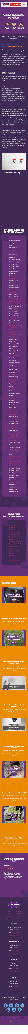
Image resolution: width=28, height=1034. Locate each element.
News (9, 913)
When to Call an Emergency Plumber (14, 618)
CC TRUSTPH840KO (15, 37)
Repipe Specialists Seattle (15, 544)
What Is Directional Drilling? (14, 838)
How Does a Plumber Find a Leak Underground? (14, 662)
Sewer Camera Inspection (15, 412)
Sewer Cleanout (13, 414)
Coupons (19, 913)
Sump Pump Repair (14, 435)
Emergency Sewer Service (15, 301)
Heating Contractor (13, 355)
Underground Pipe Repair (15, 461)
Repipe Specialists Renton (15, 541)
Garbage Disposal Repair (15, 334)
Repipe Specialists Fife (14, 534)
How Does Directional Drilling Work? (14, 793)
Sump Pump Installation (15, 433)
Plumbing (11, 388)
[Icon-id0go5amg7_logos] (6, 1005)
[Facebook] (17, 1005)
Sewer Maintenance (13, 419)
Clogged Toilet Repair (14, 278)
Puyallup (7, 50)
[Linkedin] (8, 1009)
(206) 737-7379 (15, 932)
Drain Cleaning (12, 292)
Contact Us (18, 911)
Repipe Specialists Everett (15, 532)
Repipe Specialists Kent (15, 560)
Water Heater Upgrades (14, 482)
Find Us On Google (14, 935)
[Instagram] (14, 1009)
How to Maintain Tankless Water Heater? (14, 747)
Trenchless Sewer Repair (15, 449)
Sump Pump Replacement (15, 438)
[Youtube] (11, 1005)
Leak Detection (12, 379)
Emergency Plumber (14, 299)
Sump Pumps (12, 440)
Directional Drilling (13, 290)
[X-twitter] (22, 1005)
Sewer (10, 409)
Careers (19, 919)
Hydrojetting (12, 374)
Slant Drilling (12, 428)
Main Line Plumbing (14, 381)
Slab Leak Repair (13, 426)
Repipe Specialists (13, 398)
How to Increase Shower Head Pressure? (14, 705)
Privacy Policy (9, 919)
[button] (23, 4)
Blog (9, 911)
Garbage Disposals (13, 337)
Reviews (19, 916)
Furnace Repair (12, 318)
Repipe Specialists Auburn (15, 525)
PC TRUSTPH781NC (14, 39)
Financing (9, 916)
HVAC (10, 367)
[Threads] (20, 1009)
